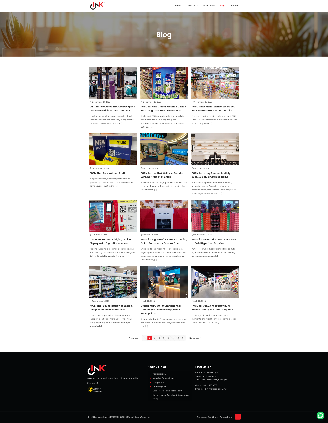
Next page (194, 338)
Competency (159, 382)
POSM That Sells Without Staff (107, 173)
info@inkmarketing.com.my (214, 388)
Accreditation (159, 373)
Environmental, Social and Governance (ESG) (171, 397)
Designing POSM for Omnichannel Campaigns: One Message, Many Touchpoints (161, 309)
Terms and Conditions (207, 417)
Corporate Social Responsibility (167, 390)
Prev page (133, 338)
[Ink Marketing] (97, 6)
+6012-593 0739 (209, 385)
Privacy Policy (226, 417)
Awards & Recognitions (164, 378)
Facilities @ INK (159, 386)
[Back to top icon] (238, 417)
